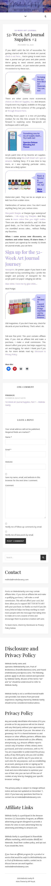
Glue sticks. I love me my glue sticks (20, 284)
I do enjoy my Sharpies (25, 216)
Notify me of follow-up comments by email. (23, 526)
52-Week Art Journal (26, 30)
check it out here (12, 56)
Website (9, 462)
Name (8, 437)
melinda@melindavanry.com (16, 579)
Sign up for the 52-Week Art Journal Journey (23, 258)
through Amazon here (17, 110)
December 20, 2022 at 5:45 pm (15, 398)
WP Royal (31, 881)
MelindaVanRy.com (21, 666)
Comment (9, 485)
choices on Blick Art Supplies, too (19, 101)
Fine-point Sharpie (13, 213)
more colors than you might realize (29, 219)
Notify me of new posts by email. (19, 535)
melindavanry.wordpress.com (18, 672)
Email (8, 449)
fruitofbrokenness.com (25, 669)
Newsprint (9, 269)
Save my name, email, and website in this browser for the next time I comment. (22, 479)
